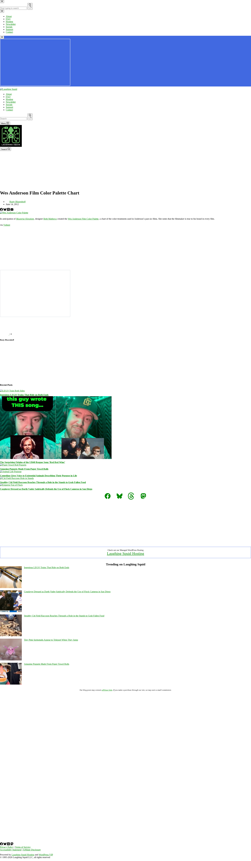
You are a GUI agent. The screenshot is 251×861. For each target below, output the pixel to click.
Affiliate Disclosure (32, 850)
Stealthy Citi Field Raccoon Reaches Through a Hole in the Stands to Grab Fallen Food (43, 482)
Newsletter (11, 102)
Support (9, 107)
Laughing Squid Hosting (125, 553)
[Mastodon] (11, 844)
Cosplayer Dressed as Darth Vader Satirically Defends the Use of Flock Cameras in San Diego (46, 489)
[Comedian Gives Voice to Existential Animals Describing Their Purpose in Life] (10, 471)
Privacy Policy (6, 847)
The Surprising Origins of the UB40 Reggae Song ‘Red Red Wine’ (32, 462)
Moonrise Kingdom (25, 219)
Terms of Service (23, 847)
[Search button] (30, 117)
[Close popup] (2, 37)
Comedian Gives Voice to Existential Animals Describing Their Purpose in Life (38, 475)
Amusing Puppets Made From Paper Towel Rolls (24, 469)
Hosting (9, 99)
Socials (9, 104)
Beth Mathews (50, 219)
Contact (9, 110)
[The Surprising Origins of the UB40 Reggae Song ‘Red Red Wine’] (56, 458)
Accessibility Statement (10, 850)
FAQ (8, 96)
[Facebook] (1, 210)
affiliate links (107, 690)
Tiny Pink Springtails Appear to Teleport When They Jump (51, 640)
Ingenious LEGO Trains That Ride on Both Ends (24, 395)
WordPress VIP (46, 854)
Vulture (6, 225)
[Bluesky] (5, 210)
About (9, 94)
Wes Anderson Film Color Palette (83, 219)
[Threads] (8, 210)
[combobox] (13, 118)
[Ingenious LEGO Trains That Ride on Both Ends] (12, 391)
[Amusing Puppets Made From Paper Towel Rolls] (13, 465)
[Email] (11, 210)
